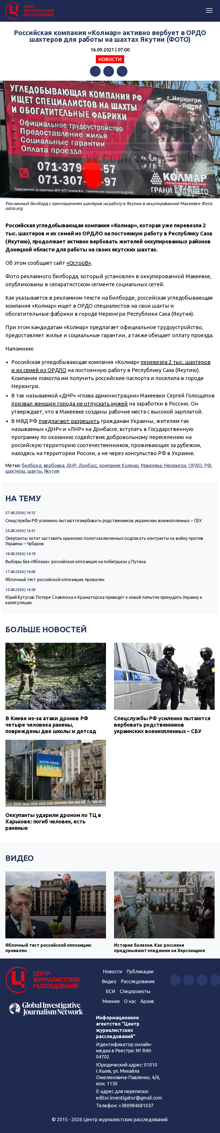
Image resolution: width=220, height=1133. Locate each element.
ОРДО (195, 465)
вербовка (54, 465)
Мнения (111, 1001)
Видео (19, 858)
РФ (207, 465)
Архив (147, 1001)
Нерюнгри (175, 465)
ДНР (71, 465)
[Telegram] (122, 71)
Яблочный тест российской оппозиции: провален (54, 579)
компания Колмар (119, 465)
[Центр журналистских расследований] (30, 11)
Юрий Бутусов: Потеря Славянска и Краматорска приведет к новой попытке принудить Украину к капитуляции (103, 600)
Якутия (51, 471)
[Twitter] (108, 71)
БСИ (110, 991)
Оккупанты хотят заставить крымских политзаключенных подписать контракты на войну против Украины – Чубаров (104, 541)
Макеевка (151, 465)
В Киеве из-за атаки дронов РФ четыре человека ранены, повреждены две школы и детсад (50, 724)
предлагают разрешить (69, 421)
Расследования (138, 981)
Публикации (139, 971)
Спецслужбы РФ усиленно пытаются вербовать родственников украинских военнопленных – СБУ (103, 520)
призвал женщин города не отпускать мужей (69, 403)
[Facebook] (95, 71)
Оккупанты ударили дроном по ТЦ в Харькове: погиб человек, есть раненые (53, 821)
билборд (32, 465)
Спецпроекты (135, 991)
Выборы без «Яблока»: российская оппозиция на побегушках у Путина (75, 561)
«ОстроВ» (79, 263)
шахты (34, 471)
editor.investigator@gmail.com (129, 1097)
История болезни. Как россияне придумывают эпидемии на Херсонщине (159, 947)
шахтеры (15, 471)
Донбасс (87, 465)
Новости (110, 59)
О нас (130, 1001)
